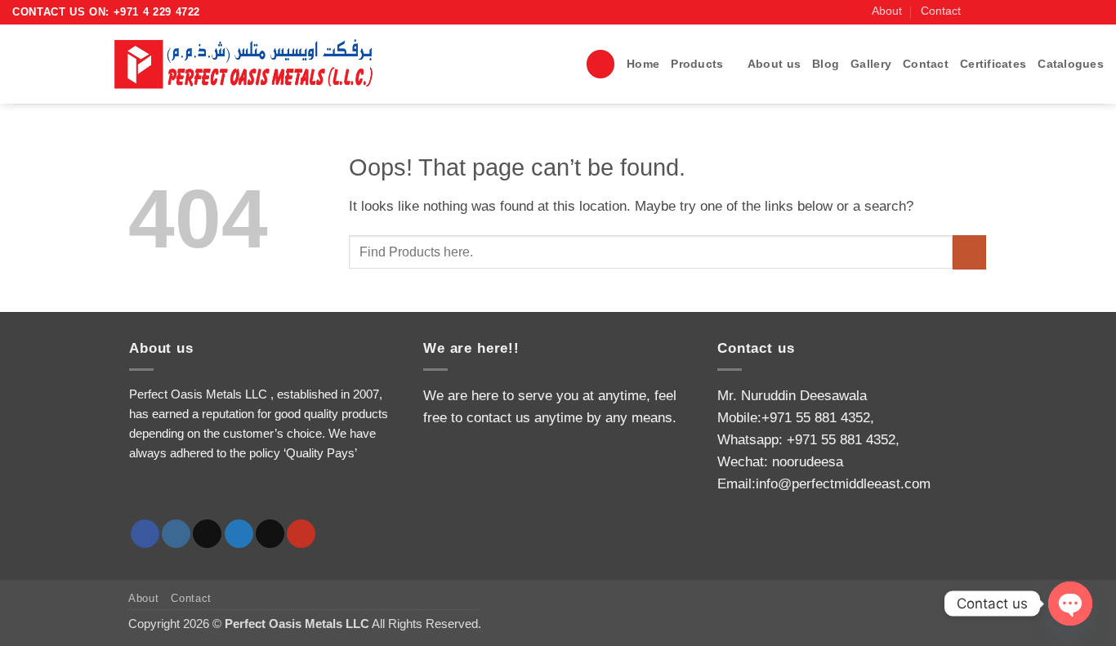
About (887, 11)
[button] (600, 64)
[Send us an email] (1045, 12)
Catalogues (1071, 64)
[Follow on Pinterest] (1079, 12)
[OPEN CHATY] (1070, 603)
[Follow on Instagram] (995, 12)
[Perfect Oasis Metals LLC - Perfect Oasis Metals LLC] (251, 64)
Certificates (993, 64)
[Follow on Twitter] (1029, 12)
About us (774, 64)
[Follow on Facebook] (979, 12)
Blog (825, 64)
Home (643, 64)
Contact (941, 11)
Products (697, 64)
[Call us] (1062, 12)
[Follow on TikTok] (1012, 12)
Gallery (870, 64)
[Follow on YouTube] (1095, 12)
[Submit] (969, 252)
